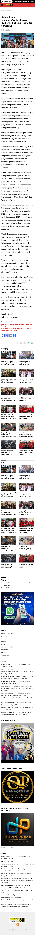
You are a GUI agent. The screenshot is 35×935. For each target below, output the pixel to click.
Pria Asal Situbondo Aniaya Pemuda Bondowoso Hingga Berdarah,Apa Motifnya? (16, 704)
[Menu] (2, 5)
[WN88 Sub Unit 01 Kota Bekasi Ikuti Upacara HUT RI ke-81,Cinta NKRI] (8, 409)
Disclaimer (4, 636)
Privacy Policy (4, 650)
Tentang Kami (5, 655)
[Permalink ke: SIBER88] (2, 30)
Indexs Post (4, 639)
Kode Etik (3, 644)
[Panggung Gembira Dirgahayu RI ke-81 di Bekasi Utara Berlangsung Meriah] (26, 391)
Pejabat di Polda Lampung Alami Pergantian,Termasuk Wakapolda (15, 584)
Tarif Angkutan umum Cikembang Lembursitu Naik (14, 698)
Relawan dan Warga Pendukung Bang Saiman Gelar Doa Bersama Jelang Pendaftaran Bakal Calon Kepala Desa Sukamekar (7, 452)
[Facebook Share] (17, 343)
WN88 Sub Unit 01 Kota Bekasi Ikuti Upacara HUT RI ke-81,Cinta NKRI (8, 416)
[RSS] (17, 924)
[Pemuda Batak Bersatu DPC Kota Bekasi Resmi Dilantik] (26, 444)
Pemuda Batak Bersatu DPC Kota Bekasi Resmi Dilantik (26, 452)
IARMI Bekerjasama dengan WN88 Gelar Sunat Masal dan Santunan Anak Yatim (17, 329)
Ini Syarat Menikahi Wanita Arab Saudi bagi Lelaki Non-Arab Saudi (17, 708)
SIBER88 (7, 29)
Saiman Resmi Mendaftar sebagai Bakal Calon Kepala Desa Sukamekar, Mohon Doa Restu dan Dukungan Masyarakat (26, 434)
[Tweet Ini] (21, 343)
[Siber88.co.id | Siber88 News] (9, 5)
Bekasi (3, 14)
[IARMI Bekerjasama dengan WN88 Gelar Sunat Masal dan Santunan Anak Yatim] (26, 355)
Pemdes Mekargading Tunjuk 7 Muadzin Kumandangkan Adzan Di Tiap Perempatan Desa (16, 694)
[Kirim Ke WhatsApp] (32, 343)
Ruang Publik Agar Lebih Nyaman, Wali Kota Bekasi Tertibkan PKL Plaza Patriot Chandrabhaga (8, 380)
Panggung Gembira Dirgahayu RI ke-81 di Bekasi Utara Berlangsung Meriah (25, 398)
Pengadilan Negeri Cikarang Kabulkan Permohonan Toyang (16, 325)
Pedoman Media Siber (7, 647)
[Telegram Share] (28, 343)
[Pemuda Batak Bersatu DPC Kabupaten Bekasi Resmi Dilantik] (26, 409)
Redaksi (3, 588)
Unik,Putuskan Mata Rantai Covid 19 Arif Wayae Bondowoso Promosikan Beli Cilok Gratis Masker (17, 677)
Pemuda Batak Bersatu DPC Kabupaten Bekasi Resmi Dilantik (26, 416)
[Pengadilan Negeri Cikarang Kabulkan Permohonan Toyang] (8, 355)
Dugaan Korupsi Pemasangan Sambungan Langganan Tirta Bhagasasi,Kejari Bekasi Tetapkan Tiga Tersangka (8, 434)
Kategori (3, 642)
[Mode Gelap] (29, 5)
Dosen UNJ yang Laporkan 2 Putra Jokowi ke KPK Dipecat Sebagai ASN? (16, 682)
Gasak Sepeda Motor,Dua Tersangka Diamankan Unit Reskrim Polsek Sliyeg (17, 673)
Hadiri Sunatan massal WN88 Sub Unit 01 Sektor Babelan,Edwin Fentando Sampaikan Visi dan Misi (8, 398)
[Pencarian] (32, 5)
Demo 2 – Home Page (7, 634)
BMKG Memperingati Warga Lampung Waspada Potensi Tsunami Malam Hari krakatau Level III (16, 713)
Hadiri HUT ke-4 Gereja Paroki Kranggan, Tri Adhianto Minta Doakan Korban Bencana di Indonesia (26, 380)
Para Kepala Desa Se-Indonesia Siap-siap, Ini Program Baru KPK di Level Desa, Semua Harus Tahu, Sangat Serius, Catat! (17, 687)
